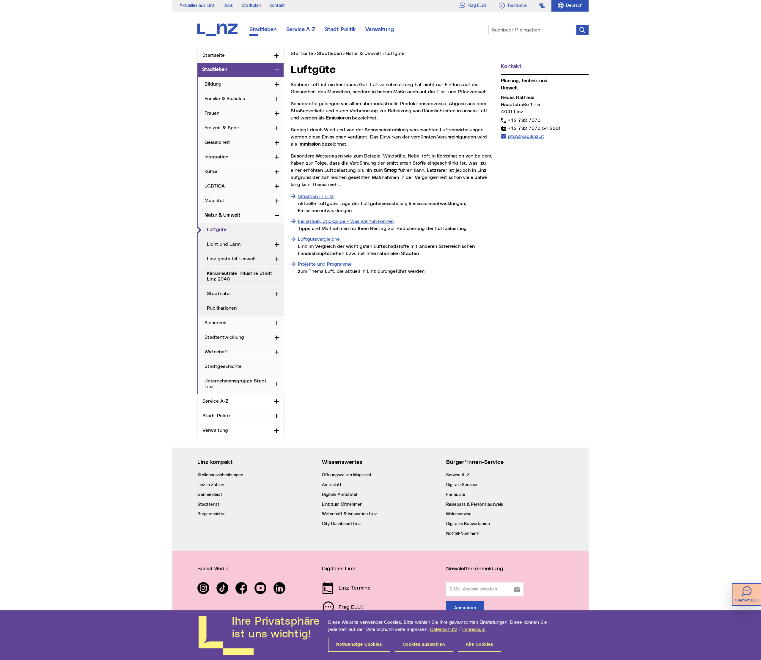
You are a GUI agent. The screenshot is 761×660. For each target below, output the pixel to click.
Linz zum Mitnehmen (342, 505)
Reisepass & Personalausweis (474, 505)
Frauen (212, 113)
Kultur (211, 171)
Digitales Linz (338, 568)
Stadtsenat (208, 505)
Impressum (473, 629)
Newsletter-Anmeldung (474, 568)
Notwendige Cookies (359, 644)
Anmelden (465, 608)
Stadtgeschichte (223, 366)
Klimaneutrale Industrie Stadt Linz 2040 (239, 276)
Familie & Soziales (225, 98)
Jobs (228, 6)
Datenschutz (443, 629)
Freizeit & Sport (222, 127)
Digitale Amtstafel (339, 495)
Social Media (213, 568)
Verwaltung (379, 29)
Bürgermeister (211, 514)
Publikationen (222, 308)
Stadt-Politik (340, 29)
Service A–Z (458, 475)
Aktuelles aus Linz (197, 6)
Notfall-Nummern (462, 534)
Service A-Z (300, 29)
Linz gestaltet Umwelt (231, 258)
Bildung (213, 84)
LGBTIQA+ (216, 186)
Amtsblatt (332, 485)
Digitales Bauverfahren (468, 524)
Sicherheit (216, 322)
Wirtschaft (216, 351)
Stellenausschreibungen (220, 475)
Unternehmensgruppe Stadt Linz (236, 384)
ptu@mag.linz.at (526, 136)
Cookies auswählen (424, 644)
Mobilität (214, 200)
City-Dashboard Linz (341, 524)
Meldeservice (458, 514)
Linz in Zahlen (210, 485)
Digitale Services (462, 485)
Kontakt (277, 6)
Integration (216, 157)
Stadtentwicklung (224, 337)
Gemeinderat (209, 495)
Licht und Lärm (223, 244)
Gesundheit (217, 142)
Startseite (213, 55)
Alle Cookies (479, 644)
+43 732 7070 (524, 120)
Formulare (455, 495)
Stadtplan (251, 6)
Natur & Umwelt (222, 215)
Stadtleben (263, 29)
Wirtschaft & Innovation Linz (349, 514)
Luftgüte (241, 229)
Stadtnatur (219, 293)
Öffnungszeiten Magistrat (347, 475)
